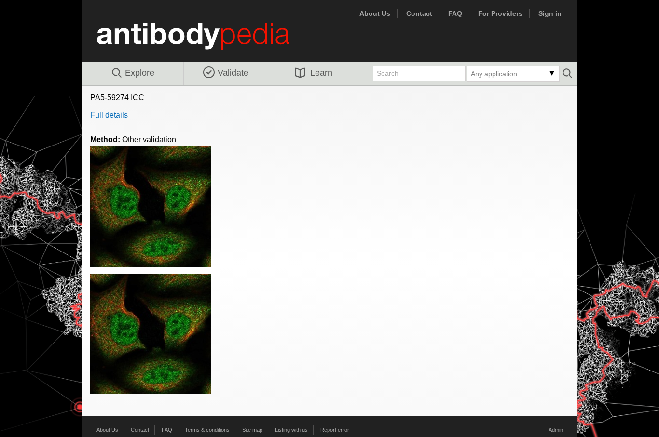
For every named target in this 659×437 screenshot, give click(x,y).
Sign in (550, 13)
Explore (139, 73)
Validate (233, 73)
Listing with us (291, 430)
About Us (374, 13)
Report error (334, 430)
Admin (556, 430)
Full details (109, 115)
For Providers (500, 13)
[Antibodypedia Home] (203, 41)
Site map (252, 430)
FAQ (455, 13)
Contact (419, 13)
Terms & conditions (207, 430)
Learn (321, 73)
